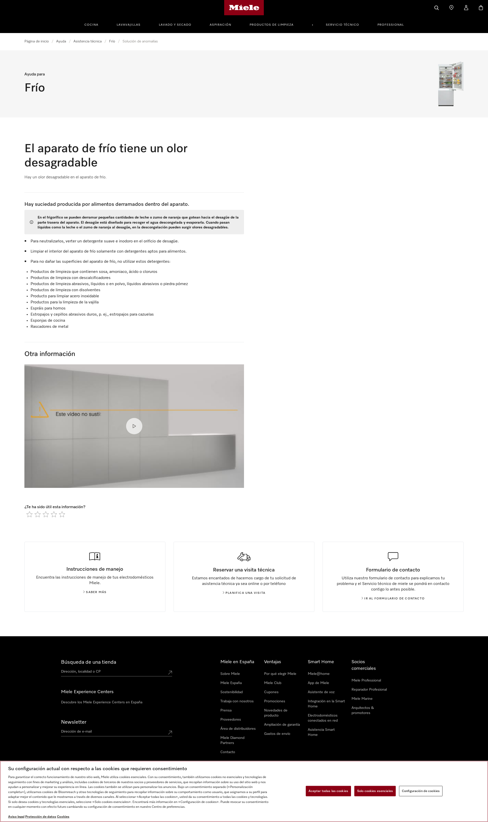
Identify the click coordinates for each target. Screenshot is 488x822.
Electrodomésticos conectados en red (323, 718)
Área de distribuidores (238, 729)
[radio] (29, 514)
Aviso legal (16, 816)
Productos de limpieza (272, 24)
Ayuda (61, 41)
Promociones (274, 701)
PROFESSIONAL (390, 24)
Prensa (226, 710)
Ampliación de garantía (282, 724)
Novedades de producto (275, 713)
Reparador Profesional (369, 689)
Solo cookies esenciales (375, 791)
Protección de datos (40, 816)
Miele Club (272, 683)
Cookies (63, 816)
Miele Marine (362, 699)
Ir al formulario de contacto (394, 598)
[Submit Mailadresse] (170, 733)
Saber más (96, 592)
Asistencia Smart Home (321, 732)
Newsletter (73, 722)
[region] (244, 791)
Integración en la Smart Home (326, 704)
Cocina (91, 24)
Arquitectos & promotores (363, 710)
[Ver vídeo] (134, 426)
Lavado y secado (175, 24)
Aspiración (220, 24)
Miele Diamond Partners (232, 740)
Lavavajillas (129, 24)
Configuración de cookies (421, 791)
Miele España (231, 683)
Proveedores (230, 719)
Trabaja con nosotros (237, 701)
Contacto (227, 752)
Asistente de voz (321, 692)
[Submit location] (170, 673)
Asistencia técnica (87, 41)
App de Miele (318, 683)
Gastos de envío (277, 734)
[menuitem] (94, 24)
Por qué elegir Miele (280, 674)
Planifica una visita (245, 593)
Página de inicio (36, 41)
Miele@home (319, 674)
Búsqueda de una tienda (88, 662)
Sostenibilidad (231, 692)
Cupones (271, 692)
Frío (112, 41)
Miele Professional (366, 680)
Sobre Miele (230, 674)
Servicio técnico (342, 24)
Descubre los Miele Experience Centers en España (101, 702)
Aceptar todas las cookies (328, 791)
